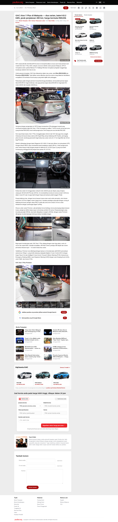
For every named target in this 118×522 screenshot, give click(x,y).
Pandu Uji (62, 2)
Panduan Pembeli (18, 514)
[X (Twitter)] (89, 7)
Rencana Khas (71, 2)
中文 (104, 2)
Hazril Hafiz (52, 20)
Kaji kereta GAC (22, 367)
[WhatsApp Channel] (100, 7)
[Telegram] (96, 7)
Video (15, 512)
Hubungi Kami (40, 502)
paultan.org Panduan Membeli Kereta (55, 388)
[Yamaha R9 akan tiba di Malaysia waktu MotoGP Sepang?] (48, 332)
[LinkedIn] (104, 7)
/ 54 (18, 266)
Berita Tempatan (30, 2)
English (62, 500)
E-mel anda (22, 465)
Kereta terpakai (88, 15)
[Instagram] (82, 7)
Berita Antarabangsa (52, 2)
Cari (66, 7)
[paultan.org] (17, 2)
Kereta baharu (78, 15)
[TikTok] (86, 7)
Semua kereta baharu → (96, 57)
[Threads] (93, 7)
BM (100, 2)
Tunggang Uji (17, 508)
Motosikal (79, 2)
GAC (29, 20)
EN (96, 2)
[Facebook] (78, 7)
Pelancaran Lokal (40, 2)
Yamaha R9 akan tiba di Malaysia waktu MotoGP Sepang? (60, 331)
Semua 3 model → (65, 367)
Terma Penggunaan (42, 506)
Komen (23, 470)
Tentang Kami (40, 500)
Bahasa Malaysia (64, 502)
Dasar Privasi (40, 504)
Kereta (33, 20)
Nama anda (22, 460)
